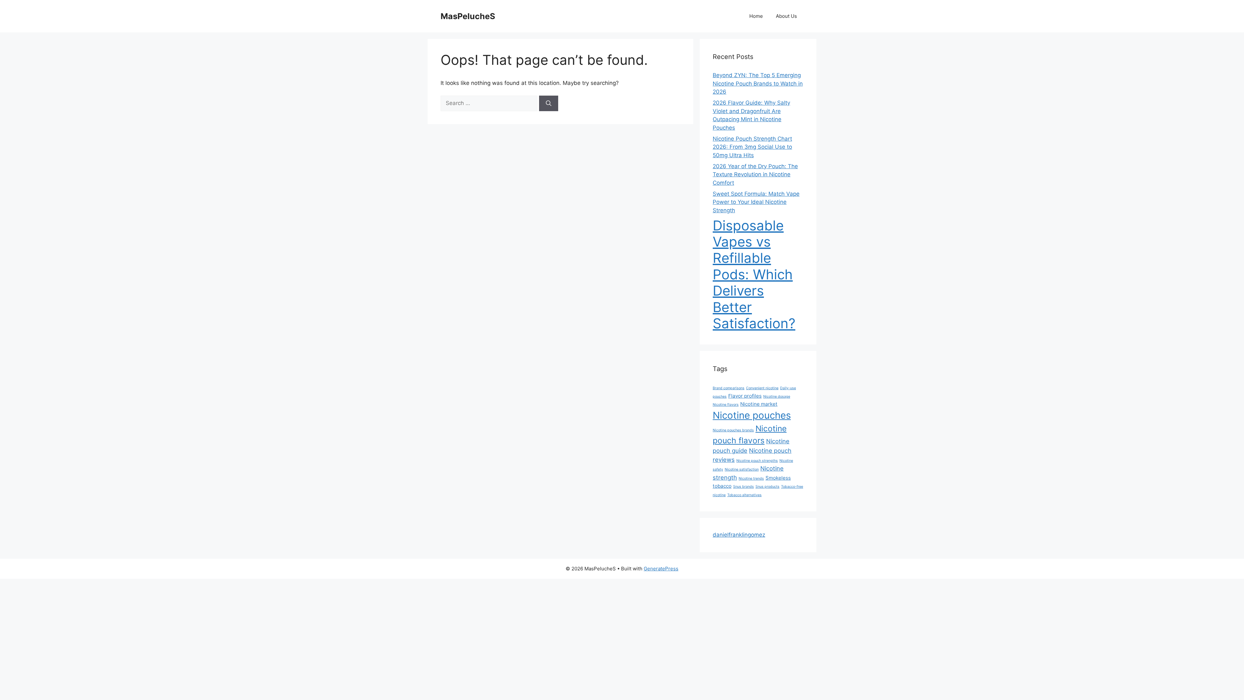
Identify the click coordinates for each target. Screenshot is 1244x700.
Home (756, 16)
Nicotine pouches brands (733, 430)
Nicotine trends (751, 478)
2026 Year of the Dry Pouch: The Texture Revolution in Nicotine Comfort (755, 174)
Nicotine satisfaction (742, 469)
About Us (786, 16)
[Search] (548, 103)
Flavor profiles (745, 396)
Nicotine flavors (726, 404)
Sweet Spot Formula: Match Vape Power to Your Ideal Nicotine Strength (756, 202)
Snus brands (743, 486)
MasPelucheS (468, 16)
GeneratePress (661, 569)
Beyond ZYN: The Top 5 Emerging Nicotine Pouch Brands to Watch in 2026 (758, 83)
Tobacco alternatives (744, 495)
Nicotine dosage (776, 396)
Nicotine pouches (752, 415)
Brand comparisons (728, 388)
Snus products (767, 486)
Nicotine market (759, 404)
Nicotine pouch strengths (757, 461)
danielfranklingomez (739, 534)
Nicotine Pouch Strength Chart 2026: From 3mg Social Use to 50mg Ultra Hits (752, 146)
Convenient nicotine (762, 388)
